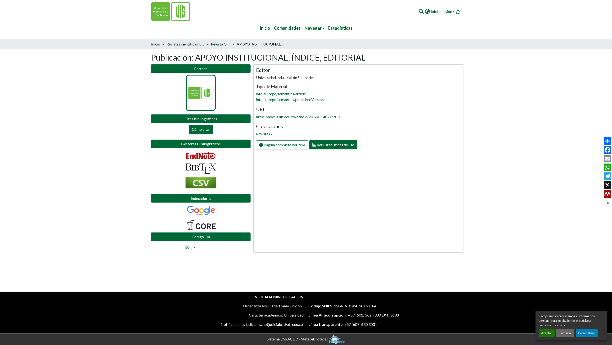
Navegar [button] (313, 28)
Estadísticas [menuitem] (340, 28)
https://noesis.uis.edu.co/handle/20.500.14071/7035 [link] (299, 116)
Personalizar (586, 333)
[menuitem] (314, 28)
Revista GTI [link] (220, 44)
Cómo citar (201, 129)
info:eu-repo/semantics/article (281, 93)
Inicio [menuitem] (265, 28)
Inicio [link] (155, 44)
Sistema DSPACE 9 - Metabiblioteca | (298, 338)
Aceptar (546, 333)
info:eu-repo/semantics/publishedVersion (290, 99)
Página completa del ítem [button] (284, 144)
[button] (421, 11)
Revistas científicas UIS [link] (185, 44)
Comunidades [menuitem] (287, 28)
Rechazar (565, 333)
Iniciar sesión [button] (442, 11)
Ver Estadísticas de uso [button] (335, 144)
